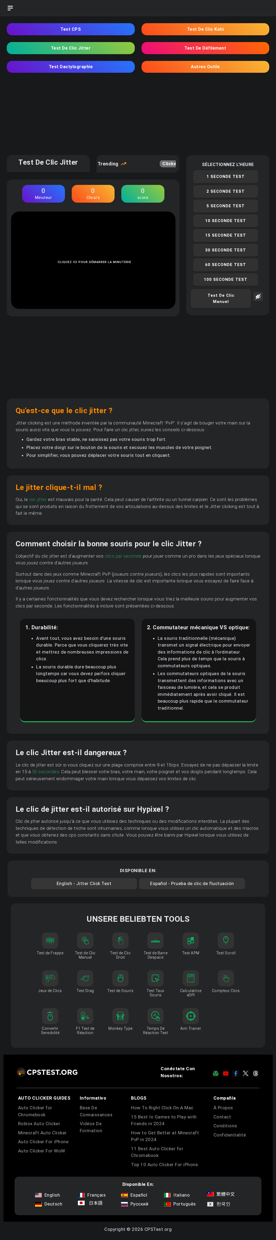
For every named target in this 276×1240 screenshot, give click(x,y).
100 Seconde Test (225, 279)
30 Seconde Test (225, 250)
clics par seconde (123, 556)
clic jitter (38, 499)
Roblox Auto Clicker (39, 1123)
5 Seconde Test (225, 205)
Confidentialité (229, 1135)
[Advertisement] (138, 117)
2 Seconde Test (225, 191)
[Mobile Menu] (10, 8)
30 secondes (45, 771)
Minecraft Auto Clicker (42, 1132)
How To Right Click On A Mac (162, 1107)
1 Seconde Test (225, 176)
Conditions (225, 1125)
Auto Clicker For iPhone (43, 1141)
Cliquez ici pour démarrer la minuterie (94, 262)
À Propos (223, 1107)
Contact (222, 1117)
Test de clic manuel (221, 298)
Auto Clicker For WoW (41, 1150)
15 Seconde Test (225, 235)
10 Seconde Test (225, 220)
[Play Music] (258, 302)
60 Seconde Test (225, 264)
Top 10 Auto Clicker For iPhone (164, 1164)
